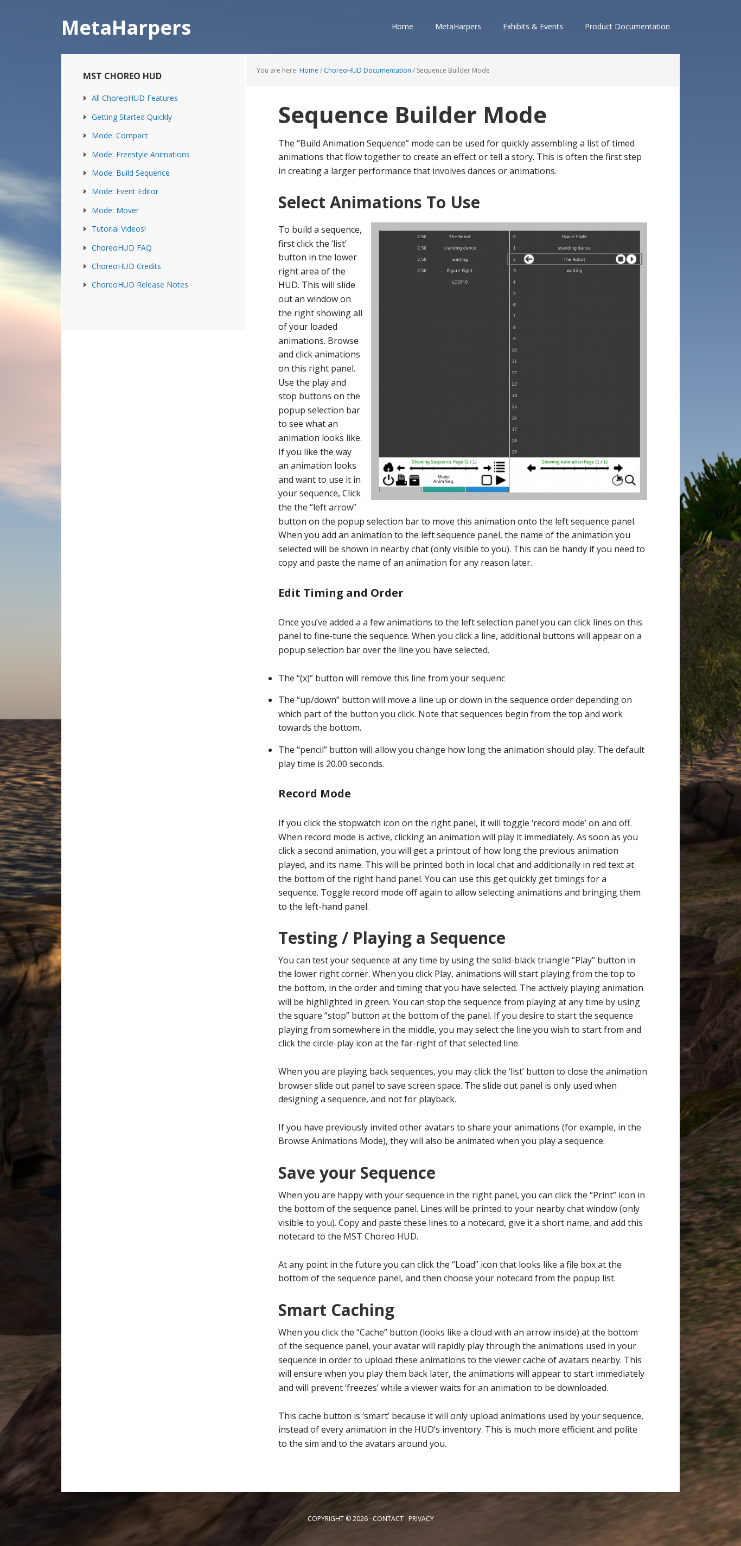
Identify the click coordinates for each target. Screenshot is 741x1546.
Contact (388, 1518)
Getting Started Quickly (132, 117)
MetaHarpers (126, 27)
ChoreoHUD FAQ (122, 247)
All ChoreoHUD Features (135, 98)
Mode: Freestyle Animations (141, 154)
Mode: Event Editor (125, 191)
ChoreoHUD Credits (126, 266)
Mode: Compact (120, 135)
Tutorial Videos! (119, 228)
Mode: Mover (115, 210)
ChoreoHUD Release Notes (140, 284)
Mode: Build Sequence (131, 173)
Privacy (421, 1518)
